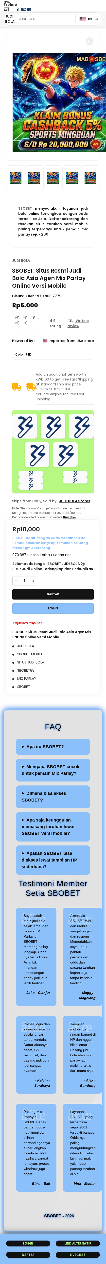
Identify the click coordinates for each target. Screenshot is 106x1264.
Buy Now (69, 517)
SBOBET (25, 208)
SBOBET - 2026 (59, 1216)
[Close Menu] (6, 10)
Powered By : (23, 340)
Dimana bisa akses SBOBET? (44, 797)
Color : (23, 354)
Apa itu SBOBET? (45, 746)
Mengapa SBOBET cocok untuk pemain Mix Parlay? (50, 770)
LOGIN (53, 608)
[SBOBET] (24, 9)
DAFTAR (53, 594)
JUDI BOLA (21, 260)
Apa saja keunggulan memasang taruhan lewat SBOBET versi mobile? (48, 827)
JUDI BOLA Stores (74, 501)
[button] (89, 41)
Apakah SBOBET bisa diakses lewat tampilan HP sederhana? (49, 860)
